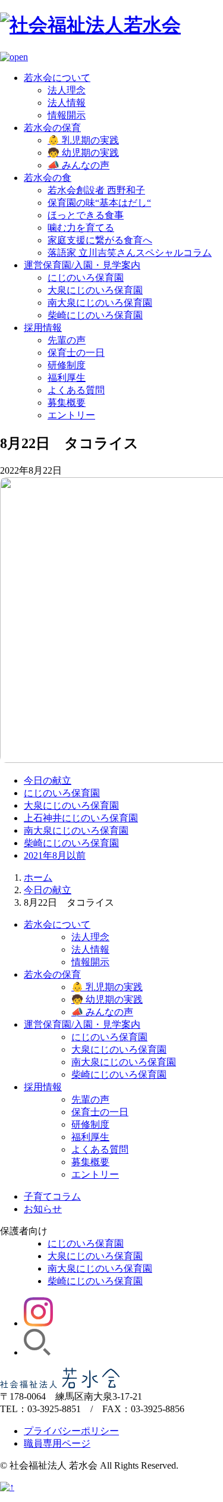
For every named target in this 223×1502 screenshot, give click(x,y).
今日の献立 (47, 780)
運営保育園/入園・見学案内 (82, 265)
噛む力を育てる (81, 228)
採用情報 (43, 328)
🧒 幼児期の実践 (83, 153)
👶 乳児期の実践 (83, 140)
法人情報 (67, 103)
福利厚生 (67, 378)
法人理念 (67, 90)
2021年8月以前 (55, 855)
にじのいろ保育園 (86, 278)
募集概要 (67, 403)
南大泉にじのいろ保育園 (100, 303)
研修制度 (67, 365)
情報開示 (67, 115)
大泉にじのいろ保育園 (95, 290)
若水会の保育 (52, 128)
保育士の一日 (76, 353)
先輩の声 (67, 340)
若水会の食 (47, 178)
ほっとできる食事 (86, 215)
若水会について (57, 78)
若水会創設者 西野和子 (96, 190)
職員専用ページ (57, 1443)
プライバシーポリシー (71, 1431)
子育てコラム (52, 1196)
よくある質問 (76, 390)
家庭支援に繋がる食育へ (100, 240)
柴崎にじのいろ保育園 (95, 315)
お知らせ (43, 1209)
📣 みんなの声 (78, 165)
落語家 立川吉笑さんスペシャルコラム (130, 253)
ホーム (38, 877)
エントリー (71, 415)
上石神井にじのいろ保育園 (81, 818)
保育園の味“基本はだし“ (99, 203)
